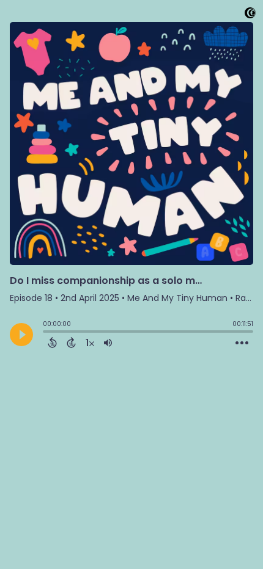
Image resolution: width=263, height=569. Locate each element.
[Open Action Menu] (242, 343)
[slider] (46, 333)
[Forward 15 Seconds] (71, 342)
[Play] (21, 334)
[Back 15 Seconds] (52, 342)
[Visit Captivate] (250, 15)
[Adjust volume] (108, 342)
